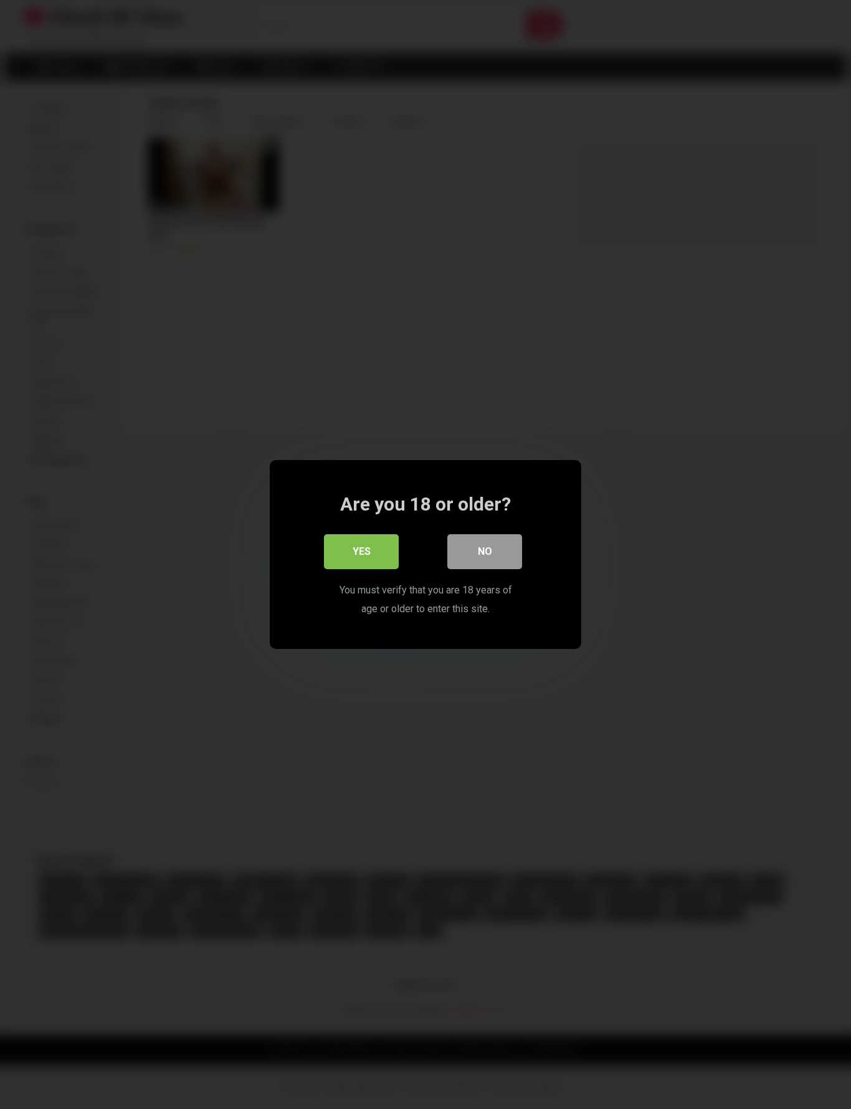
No (485, 551)
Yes (362, 551)
